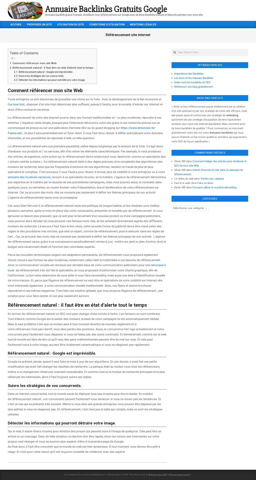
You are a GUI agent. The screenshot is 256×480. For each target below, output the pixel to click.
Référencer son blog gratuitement (193, 86)
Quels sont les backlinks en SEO (192, 82)
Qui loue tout (16, 104)
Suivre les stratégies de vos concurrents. (41, 76)
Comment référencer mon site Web (35, 63)
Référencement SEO (157, 474)
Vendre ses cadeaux (212, 178)
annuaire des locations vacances (29, 177)
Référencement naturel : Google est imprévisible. (46, 72)
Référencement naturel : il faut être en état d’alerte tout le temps (53, 67)
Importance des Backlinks (189, 73)
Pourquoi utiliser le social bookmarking (214, 187)
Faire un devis (205, 183)
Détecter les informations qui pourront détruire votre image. (52, 80)
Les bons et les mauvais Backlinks (193, 78)
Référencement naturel (179, 474)
